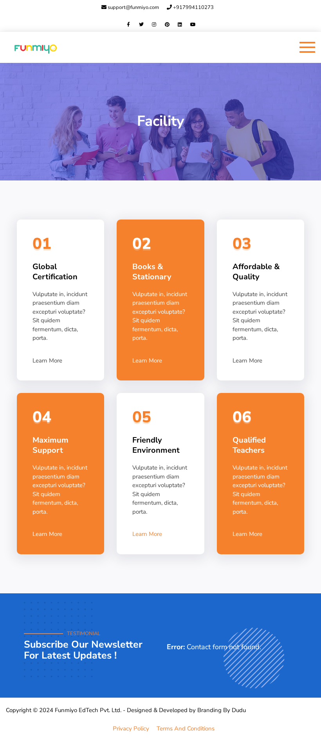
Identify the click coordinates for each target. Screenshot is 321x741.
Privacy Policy (131, 728)
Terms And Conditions (186, 728)
